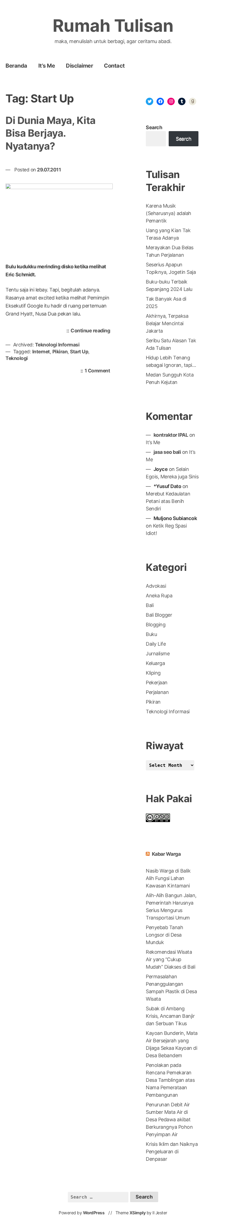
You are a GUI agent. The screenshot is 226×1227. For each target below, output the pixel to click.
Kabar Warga (166, 854)
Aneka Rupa (159, 595)
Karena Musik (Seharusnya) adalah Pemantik (168, 213)
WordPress (94, 1212)
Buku (151, 634)
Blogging (155, 624)
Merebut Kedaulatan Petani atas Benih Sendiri (168, 501)
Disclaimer (79, 65)
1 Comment (99, 371)
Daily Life (156, 644)
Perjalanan (157, 692)
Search (154, 127)
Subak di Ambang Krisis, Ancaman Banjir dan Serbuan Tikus (170, 1016)
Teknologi (17, 358)
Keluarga (155, 663)
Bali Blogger (159, 615)
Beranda (16, 65)
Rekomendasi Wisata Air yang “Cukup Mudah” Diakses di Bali (170, 959)
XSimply (138, 1212)
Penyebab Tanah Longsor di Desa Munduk (164, 934)
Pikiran (60, 351)
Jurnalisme (158, 653)
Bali (150, 605)
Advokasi (156, 586)
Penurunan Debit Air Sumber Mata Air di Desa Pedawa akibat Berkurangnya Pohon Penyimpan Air (169, 1119)
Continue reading (92, 331)
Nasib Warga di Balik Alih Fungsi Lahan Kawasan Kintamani (168, 878)
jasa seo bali (167, 452)
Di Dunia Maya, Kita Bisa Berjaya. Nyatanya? (51, 133)
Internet (41, 351)
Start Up (79, 351)
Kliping (153, 673)
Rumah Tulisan (113, 25)
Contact (114, 65)
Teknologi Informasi (57, 345)
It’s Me (46, 65)
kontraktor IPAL (171, 435)
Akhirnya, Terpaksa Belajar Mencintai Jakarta (167, 323)
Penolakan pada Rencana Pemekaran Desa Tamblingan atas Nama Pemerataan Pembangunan (170, 1080)
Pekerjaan (157, 682)
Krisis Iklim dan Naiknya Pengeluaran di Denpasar (172, 1151)
